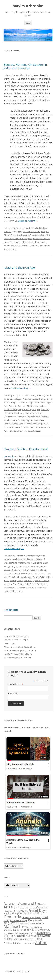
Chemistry (22, 402)
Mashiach (13, 926)
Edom (6, 911)
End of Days (37, 910)
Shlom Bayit (29, 580)
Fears (32, 566)
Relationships (46, 577)
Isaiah (38, 917)
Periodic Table (33, 416)
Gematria (22, 406)
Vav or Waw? (9, 643)
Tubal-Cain (25, 427)
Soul (5, 584)
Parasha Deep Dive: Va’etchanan (18, 657)
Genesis (26, 917)
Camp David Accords (20, 235)
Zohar (41, 942)
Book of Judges (10, 402)
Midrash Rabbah (12, 930)
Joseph (24, 920)
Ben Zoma (37, 562)
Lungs (34, 570)
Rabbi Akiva (9, 933)
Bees (43, 231)
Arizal (9, 907)
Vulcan (20, 431)
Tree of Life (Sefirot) (25, 587)
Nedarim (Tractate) (12, 573)
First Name (13, 693)
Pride (11, 577)
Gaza (37, 235)
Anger (29, 562)
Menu (28, 23)
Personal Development (14, 559)
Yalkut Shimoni (28, 943)
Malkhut (42, 570)
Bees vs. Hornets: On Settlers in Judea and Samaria (25, 66)
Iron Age (45, 409)
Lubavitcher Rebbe (36, 923)
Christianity (31, 908)
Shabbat (31, 939)
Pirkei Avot (34, 930)
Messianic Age (28, 927)
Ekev (32, 235)
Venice (47, 427)
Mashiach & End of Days (36, 228)
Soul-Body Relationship (18, 584)
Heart (23, 570)
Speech (33, 584)
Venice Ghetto (10, 431)
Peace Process (21, 245)
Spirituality (42, 584)
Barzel (35, 399)
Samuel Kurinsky (17, 420)
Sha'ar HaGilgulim (21, 939)
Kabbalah (35, 920)
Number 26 (22, 416)
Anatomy (22, 562)
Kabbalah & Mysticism (35, 555)
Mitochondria (10, 416)
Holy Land (14, 238)
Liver (29, 570)
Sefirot (13, 580)
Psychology (19, 577)
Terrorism (33, 245)
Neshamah (33, 573)
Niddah (42, 573)
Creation (42, 907)
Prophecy (8, 231)
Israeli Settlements (41, 238)
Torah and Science (12, 427)
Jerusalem (15, 920)
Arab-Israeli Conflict (31, 231)
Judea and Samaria (12, 242)
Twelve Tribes (37, 427)
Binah (45, 562)
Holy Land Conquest (27, 409)
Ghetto (30, 406)
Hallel (6, 238)
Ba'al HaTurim (20, 908)
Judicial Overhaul (28, 242)
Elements (13, 406)
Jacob (6, 920)
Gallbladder (41, 566)
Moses (25, 930)
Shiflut (20, 580)
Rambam (44, 933)
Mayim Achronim (28, 6)
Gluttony (16, 570)
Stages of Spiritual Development (26, 449)
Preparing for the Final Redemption (19, 646)
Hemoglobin (39, 406)
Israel (30, 238)
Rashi (6, 935)
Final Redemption (13, 913)
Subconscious (10, 587)
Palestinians (9, 245)
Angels (43, 904)
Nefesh (24, 573)
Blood (49, 399)
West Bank (42, 245)
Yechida (38, 587)
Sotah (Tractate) (42, 580)
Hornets (23, 238)
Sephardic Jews (32, 420)
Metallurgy (37, 413)
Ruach (6, 580)
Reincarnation (18, 935)
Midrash (38, 927)
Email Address (15, 684)
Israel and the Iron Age (19, 267)
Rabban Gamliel (32, 577)
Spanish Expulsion (40, 423)
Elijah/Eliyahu (21, 911)
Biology (42, 399)
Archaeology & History (35, 395)
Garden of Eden (33, 913)
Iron (38, 409)
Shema (22, 423)
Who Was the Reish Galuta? (16, 636)
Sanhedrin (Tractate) (39, 935)
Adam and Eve (29, 903)
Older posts (11, 609)
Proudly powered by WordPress (17, 971)
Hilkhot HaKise (10, 409)
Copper (31, 402)
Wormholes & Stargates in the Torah (20, 650)
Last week (8, 456)
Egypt (49, 402)
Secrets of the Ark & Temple (16, 639)
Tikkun (39, 939)
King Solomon (26, 413)
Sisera (28, 423)
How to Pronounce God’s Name (18, 654)
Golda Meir (45, 235)
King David (41, 242)
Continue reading (28, 220)
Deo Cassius (40, 402)
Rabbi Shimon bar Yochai (25, 933)
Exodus (26, 566)
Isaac (32, 917)
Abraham (11, 903)
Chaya (14, 566)
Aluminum (27, 399)
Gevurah (7, 570)
